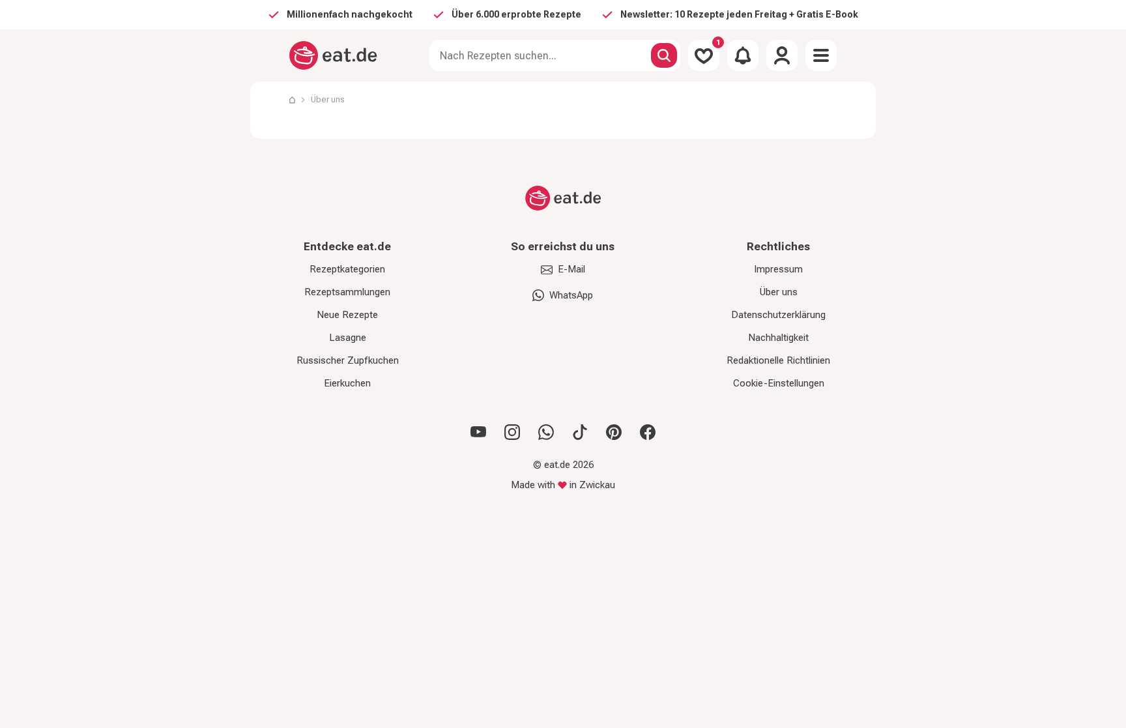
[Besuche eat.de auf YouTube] (478, 432)
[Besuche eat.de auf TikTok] (580, 432)
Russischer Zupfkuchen (347, 360)
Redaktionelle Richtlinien (778, 360)
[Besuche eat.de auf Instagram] (512, 432)
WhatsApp (571, 295)
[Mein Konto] (782, 55)
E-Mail (571, 269)
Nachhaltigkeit (778, 337)
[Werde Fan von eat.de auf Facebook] (647, 432)
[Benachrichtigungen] (742, 55)
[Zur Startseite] (333, 55)
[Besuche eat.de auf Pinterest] (613, 432)
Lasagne (347, 337)
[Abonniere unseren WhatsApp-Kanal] (546, 432)
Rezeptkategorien (347, 269)
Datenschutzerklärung (778, 315)
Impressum (778, 269)
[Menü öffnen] (821, 55)
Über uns (328, 99)
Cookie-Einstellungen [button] (778, 383)
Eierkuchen (347, 383)
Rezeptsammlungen (347, 292)
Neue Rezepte (347, 315)
